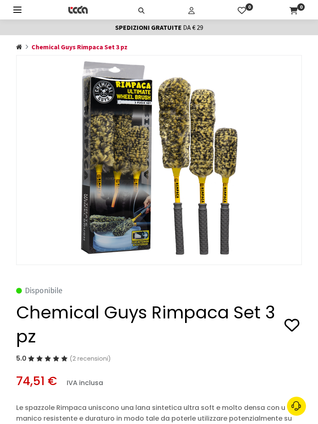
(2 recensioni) (90, 358)
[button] (292, 326)
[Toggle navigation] (17, 9)
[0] (242, 9)
